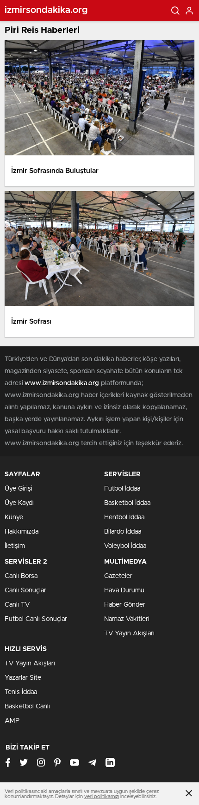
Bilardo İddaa (122, 531)
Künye (14, 517)
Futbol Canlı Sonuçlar (36, 619)
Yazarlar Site (23, 678)
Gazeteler (118, 576)
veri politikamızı (101, 796)
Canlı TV (17, 605)
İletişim (15, 546)
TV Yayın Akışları (129, 633)
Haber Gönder (124, 605)
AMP (12, 721)
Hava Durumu (124, 590)
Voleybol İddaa (125, 546)
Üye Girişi (18, 488)
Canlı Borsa (21, 576)
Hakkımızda (21, 531)
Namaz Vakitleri (126, 619)
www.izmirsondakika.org (63, 383)
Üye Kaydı (19, 503)
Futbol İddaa (122, 488)
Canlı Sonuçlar (25, 590)
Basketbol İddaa (127, 503)
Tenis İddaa (21, 692)
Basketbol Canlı (27, 706)
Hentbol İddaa (124, 517)
